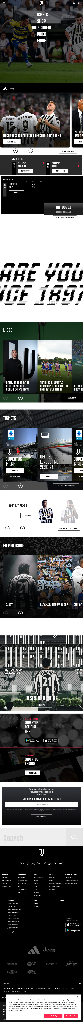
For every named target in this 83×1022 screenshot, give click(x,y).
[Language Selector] (80, 984)
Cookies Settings (53, 1016)
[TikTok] (50, 863)
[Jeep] (12, 88)
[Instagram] (27, 863)
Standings (16, 192)
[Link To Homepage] (41, 3)
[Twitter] (44, 863)
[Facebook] (22, 863)
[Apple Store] (51, 740)
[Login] (79, 3)
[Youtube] (38, 863)
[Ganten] (31, 972)
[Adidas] (5, 88)
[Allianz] (12, 964)
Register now (41, 816)
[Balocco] (12, 972)
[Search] (74, 3)
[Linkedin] (55, 863)
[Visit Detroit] (71, 963)
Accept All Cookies (71, 1016)
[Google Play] (32, 740)
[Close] (77, 996)
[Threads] (33, 863)
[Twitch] (61, 863)
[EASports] (31, 964)
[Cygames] (51, 964)
